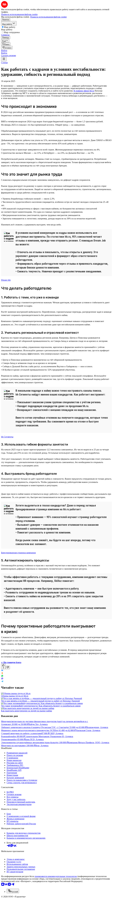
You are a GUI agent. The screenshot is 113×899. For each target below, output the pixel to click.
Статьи (4, 62)
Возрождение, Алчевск (97, 727)
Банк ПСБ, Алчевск (34, 739)
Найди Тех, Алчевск (38, 724)
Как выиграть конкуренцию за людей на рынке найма (26, 711)
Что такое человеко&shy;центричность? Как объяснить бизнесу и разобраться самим (40, 706)
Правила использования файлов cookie (48, 17)
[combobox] (13, 891)
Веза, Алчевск (42, 745)
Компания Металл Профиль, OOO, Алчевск (88, 742)
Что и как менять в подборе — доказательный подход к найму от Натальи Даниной (40, 701)
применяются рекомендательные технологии (56, 876)
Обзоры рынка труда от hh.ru (14, 696)
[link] (5, 44)
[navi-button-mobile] (4, 59)
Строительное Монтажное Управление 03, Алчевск (49, 736)
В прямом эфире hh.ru (84, 91)
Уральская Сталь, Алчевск (88, 730)
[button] (4, 50)
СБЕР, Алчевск (56, 733)
